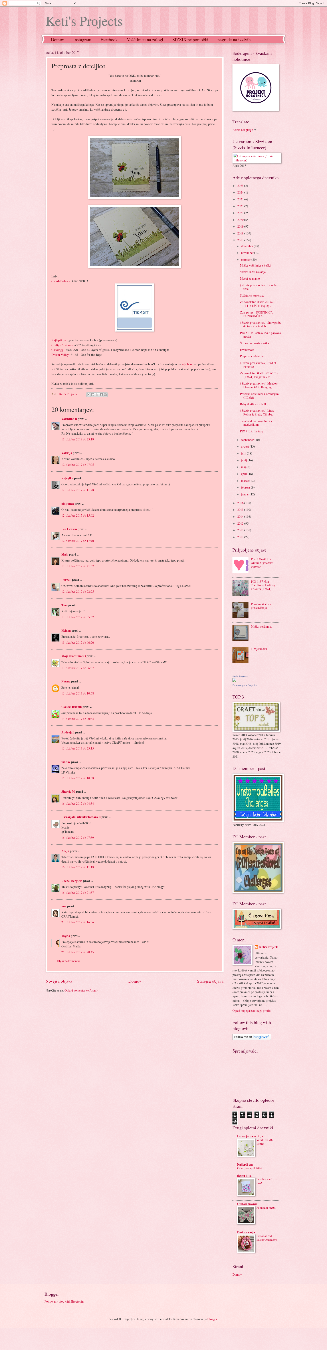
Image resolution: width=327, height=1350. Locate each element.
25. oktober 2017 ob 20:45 (77, 952)
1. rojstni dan (259, 649)
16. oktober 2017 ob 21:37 (77, 892)
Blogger (212, 1319)
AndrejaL (68, 732)
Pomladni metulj (266, 1207)
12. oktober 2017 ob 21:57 (77, 566)
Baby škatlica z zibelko (254, 404)
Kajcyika (67, 478)
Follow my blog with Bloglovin (64, 1301)
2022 (240, 206)
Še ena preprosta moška (254, 343)
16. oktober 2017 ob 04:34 (77, 803)
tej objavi (187, 364)
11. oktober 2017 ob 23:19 (77, 439)
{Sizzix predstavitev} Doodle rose (258, 287)
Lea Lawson (69, 529)
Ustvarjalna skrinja (250, 1136)
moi (64, 906)
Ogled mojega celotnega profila (251, 1010)
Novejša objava (59, 981)
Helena (66, 630)
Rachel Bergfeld (72, 881)
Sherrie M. (68, 791)
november (247, 252)
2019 (240, 226)
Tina (64, 605)
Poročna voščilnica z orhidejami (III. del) (260, 396)
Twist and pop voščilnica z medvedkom (256, 423)
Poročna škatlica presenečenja (261, 606)
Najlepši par (59, 340)
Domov (57, 40)
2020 (240, 220)
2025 (240, 185)
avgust (245, 446)
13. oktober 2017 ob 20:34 (77, 719)
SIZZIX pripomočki (190, 40)
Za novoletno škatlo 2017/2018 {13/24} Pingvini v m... (259, 375)
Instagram (82, 40)
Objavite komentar (68, 961)
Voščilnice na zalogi (145, 40)
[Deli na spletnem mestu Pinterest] (105, 394)
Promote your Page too (244, 685)
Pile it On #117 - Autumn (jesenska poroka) (262, 562)
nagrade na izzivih (234, 40)
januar (245, 494)
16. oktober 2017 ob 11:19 (77, 867)
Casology (57, 350)
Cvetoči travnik (71, 707)
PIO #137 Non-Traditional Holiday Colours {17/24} (263, 585)
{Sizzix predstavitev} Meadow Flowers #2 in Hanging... (259, 385)
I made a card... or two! (266, 1181)
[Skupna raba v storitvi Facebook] (101, 394)
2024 (240, 192)
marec (245, 481)
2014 (240, 516)
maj (243, 467)
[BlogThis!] (93, 394)
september (247, 440)
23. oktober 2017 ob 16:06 (77, 922)
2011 (240, 537)
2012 (240, 530)
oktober (246, 259)
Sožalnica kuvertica (252, 295)
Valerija (66, 453)
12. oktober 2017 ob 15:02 (77, 515)
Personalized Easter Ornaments (266, 1238)
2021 (240, 213)
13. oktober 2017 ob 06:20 (77, 642)
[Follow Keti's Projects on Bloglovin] (251, 1039)
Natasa (66, 681)
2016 (240, 503)
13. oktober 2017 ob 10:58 (77, 693)
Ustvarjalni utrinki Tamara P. (81, 817)
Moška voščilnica (261, 626)
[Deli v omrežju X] (97, 394)
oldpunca (67, 503)
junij (244, 460)
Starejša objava (210, 981)
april (244, 474)
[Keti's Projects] (234, 680)
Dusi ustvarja (246, 1232)
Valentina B (69, 419)
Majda (65, 936)
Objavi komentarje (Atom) (81, 990)
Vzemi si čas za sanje (253, 272)
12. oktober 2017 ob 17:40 (77, 541)
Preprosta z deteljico (252, 356)
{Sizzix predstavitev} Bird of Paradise (258, 365)
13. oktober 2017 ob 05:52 (77, 617)
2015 (240, 509)
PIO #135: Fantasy (251, 431)
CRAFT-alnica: (61, 281)
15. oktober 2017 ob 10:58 (77, 778)
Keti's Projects (84, 20)
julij (244, 453)
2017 (240, 240)
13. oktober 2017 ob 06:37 (77, 668)
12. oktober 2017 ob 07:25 (77, 464)
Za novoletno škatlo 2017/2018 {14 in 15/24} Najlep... (259, 304)
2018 (240, 233)
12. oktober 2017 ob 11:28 (77, 490)
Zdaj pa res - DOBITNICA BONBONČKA (256, 314)
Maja (64, 554)
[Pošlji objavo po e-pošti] (88, 394)
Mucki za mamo (250, 278)
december (247, 246)
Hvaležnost (247, 350)
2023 (240, 199)
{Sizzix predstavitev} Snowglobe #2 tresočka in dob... (260, 324)
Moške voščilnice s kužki (255, 265)
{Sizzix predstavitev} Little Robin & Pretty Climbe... (257, 412)
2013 (240, 523)
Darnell (66, 580)
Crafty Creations (62, 345)
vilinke (66, 762)
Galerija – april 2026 (249, 1168)
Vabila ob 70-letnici (264, 1142)
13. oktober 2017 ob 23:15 (77, 748)
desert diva (244, 1175)
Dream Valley (60, 354)
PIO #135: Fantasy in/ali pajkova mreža (260, 335)
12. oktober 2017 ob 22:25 (77, 591)
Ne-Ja (65, 851)
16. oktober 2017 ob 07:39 (77, 837)
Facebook (109, 40)
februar (246, 487)
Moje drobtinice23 (73, 656)
